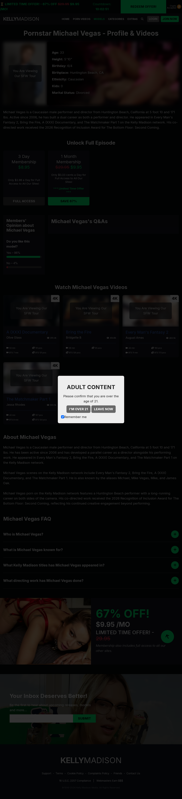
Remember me (75, 417)
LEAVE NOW (103, 409)
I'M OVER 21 (78, 409)
